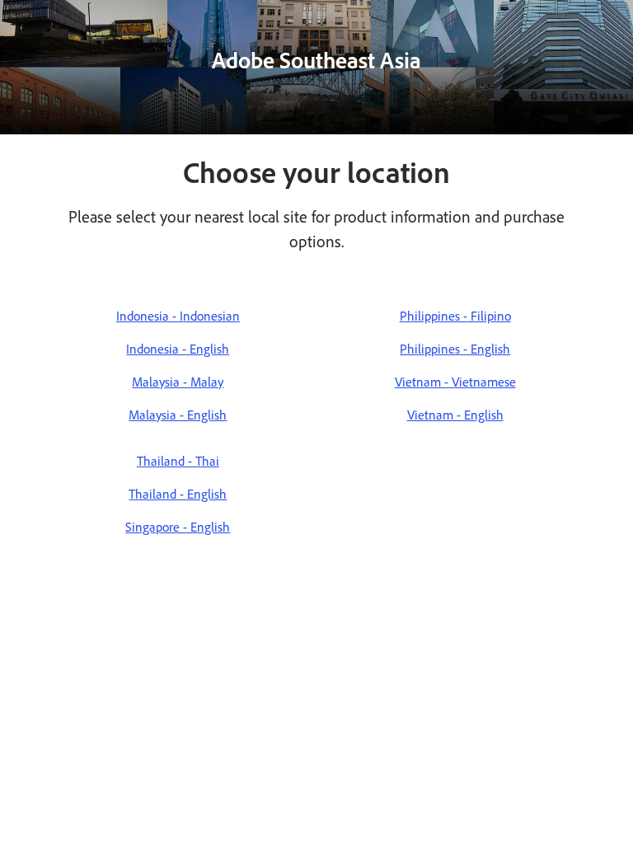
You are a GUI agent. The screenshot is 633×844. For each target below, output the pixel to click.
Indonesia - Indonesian (178, 316)
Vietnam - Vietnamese (455, 382)
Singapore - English (177, 527)
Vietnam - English (455, 415)
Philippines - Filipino (455, 316)
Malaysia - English (178, 415)
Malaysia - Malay (177, 382)
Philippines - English (455, 349)
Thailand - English (178, 494)
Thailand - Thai (178, 461)
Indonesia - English (177, 349)
